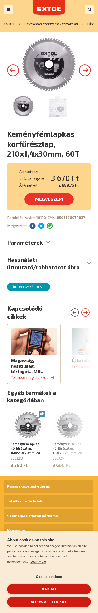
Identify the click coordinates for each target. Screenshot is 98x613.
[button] (13, 70)
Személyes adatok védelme (32, 515)
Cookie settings (49, 576)
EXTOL (9, 24)
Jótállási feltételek (24, 501)
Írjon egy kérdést (28, 287)
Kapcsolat (16, 530)
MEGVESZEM (49, 199)
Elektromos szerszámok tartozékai (51, 24)
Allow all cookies (49, 602)
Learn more (38, 561)
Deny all (49, 589)
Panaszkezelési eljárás (28, 486)
